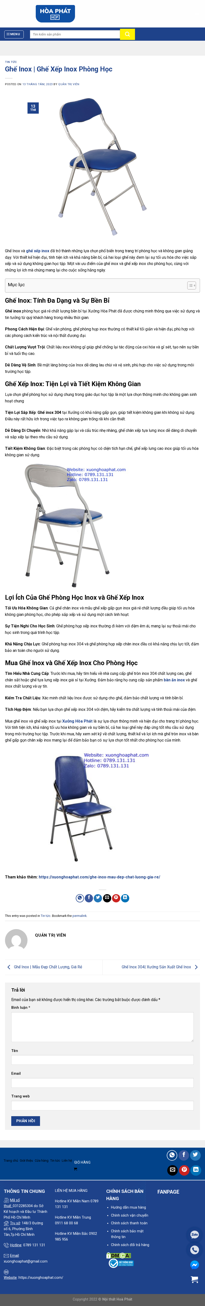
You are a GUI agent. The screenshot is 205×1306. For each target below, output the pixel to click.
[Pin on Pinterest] (116, 898)
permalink (79, 916)
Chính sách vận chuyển (129, 1215)
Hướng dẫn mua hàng (128, 1207)
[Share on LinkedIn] (125, 898)
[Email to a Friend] (107, 898)
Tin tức (11, 62)
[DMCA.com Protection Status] (118, 1255)
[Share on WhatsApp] (80, 898)
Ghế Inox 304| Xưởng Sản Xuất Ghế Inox (157, 967)
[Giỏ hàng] (197, 13)
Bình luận (20, 1008)
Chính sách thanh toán (129, 1223)
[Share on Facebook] (89, 898)
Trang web (20, 1096)
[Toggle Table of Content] (189, 285)
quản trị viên (68, 84)
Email (16, 1073)
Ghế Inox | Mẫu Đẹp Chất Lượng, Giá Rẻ (47, 967)
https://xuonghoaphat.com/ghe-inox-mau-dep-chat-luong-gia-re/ (99, 877)
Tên (14, 1051)
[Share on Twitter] (98, 898)
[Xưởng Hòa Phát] (55, 13)
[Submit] (127, 34)
